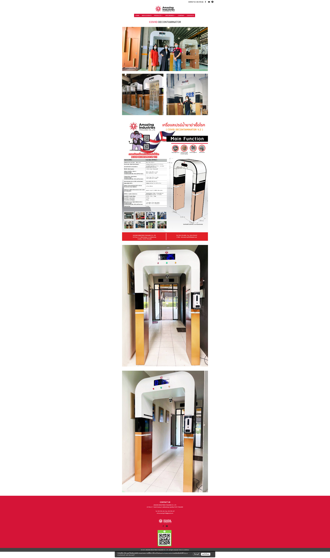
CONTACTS (190, 15)
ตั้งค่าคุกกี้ (196, 554)
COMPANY (181, 15)
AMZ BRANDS (169, 15)
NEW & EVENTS (146, 15)
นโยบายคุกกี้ (131, 555)
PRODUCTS (158, 15)
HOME (137, 15)
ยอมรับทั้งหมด (205, 554)
